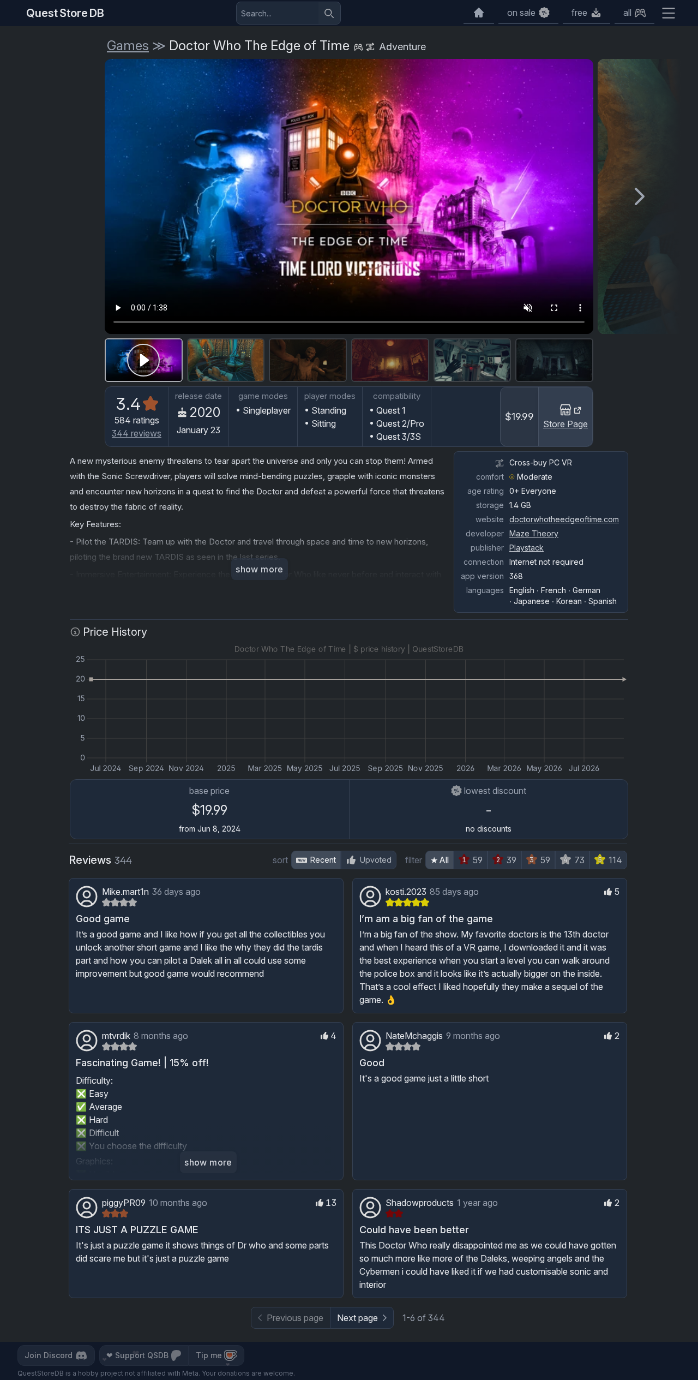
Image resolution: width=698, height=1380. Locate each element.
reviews (136, 433)
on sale (521, 12)
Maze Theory (533, 533)
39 (511, 860)
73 (579, 860)
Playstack (526, 547)
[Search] (329, 13)
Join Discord (49, 1355)
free (579, 12)
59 (478, 860)
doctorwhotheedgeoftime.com (564, 519)
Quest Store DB (65, 13)
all (627, 12)
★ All (439, 860)
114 (615, 860)
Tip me (209, 1355)
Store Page (565, 424)
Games (128, 45)
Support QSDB (137, 1355)
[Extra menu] (669, 13)
